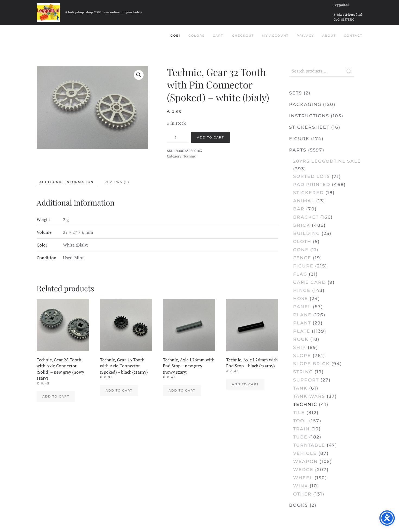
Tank (300, 388)
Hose (300, 298)
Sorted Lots (311, 176)
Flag (300, 274)
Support (306, 380)
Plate (301, 331)
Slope (302, 355)
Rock (301, 339)
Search (348, 71)
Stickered (308, 192)
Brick (301, 225)
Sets (295, 93)
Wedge (303, 469)
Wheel (303, 477)
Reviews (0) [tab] (116, 182)
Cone (301, 249)
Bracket (306, 217)
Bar (299, 209)
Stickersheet (309, 127)
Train (301, 428)
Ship (299, 347)
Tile (299, 412)
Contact (353, 35)
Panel (302, 306)
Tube (300, 437)
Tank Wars (309, 396)
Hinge (302, 290)
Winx (300, 485)
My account (275, 35)
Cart (218, 35)
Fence (302, 257)
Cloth (302, 241)
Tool (300, 420)
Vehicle (305, 453)
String (303, 371)
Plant (302, 323)
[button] (139, 75)
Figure (299, 138)
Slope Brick (311, 363)
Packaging (305, 104)
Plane (302, 314)
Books (298, 505)
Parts (297, 150)
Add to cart (210, 137)
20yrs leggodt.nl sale (327, 161)
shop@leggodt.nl (349, 15)
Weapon (305, 461)
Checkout (243, 35)
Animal (304, 200)
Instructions (309, 115)
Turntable (309, 445)
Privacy (305, 35)
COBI (175, 35)
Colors (196, 35)
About (329, 35)
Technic (189, 156)
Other (302, 494)
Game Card (309, 282)
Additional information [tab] (66, 182)
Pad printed (311, 184)
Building (306, 233)
